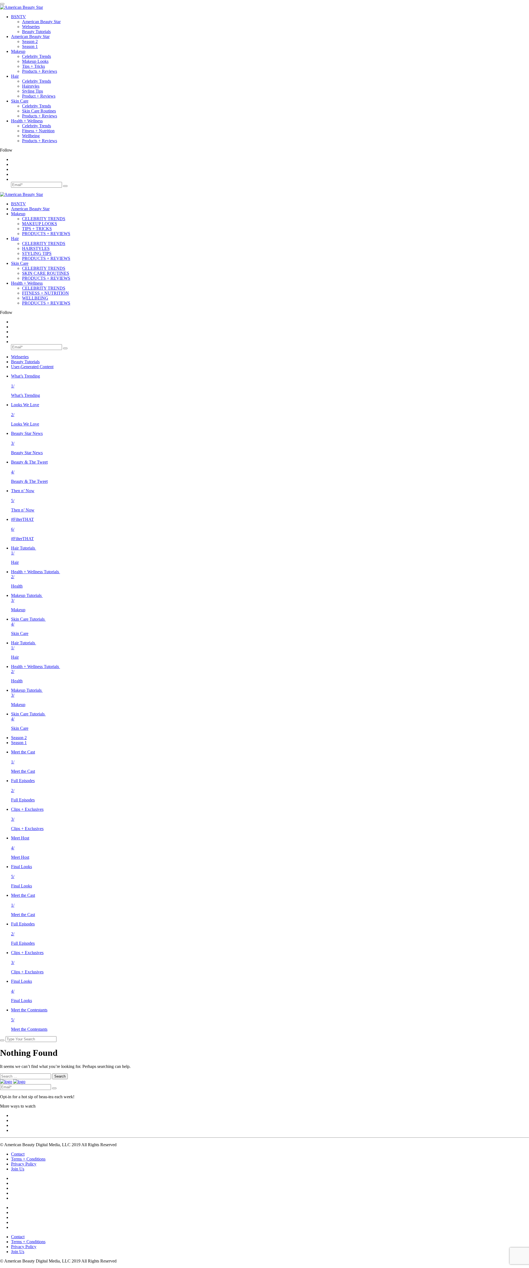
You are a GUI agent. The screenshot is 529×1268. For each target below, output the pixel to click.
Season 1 (30, 46)
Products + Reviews (39, 71)
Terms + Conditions (28, 1159)
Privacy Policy (23, 1164)
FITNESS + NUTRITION (45, 293)
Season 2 (30, 41)
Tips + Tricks (33, 66)
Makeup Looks (35, 61)
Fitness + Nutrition (38, 130)
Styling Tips (32, 91)
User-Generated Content (32, 366)
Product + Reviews (38, 96)
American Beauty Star (41, 21)
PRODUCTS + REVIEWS (46, 233)
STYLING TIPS (37, 253)
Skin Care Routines (39, 111)
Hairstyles (30, 86)
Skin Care (19, 101)
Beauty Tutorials (36, 31)
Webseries (31, 26)
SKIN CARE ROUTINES (45, 273)
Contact (18, 1154)
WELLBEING (35, 298)
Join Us (17, 1169)
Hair (15, 76)
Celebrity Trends (36, 56)
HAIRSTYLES (36, 248)
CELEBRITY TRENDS (43, 218)
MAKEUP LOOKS (39, 223)
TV (18, 16)
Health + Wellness (27, 121)
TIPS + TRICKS (37, 228)
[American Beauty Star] (21, 7)
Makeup (18, 51)
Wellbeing (31, 135)
